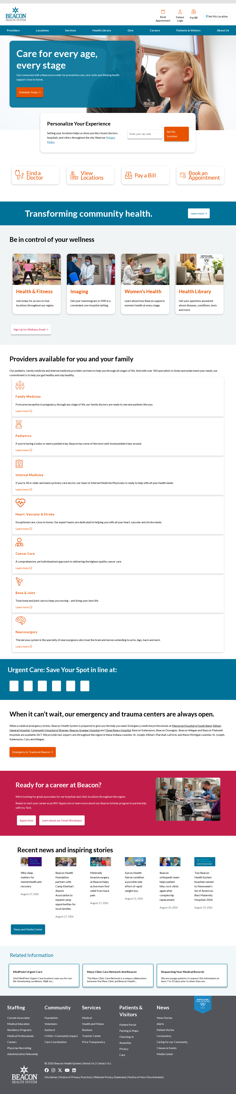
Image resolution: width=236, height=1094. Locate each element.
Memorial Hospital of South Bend (192, 725)
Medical (87, 1017)
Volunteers (51, 1023)
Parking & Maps (129, 1030)
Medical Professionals (20, 1035)
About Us (223, 30)
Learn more (198, 213)
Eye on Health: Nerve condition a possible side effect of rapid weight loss (134, 881)
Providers (13, 30)
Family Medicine (28, 396)
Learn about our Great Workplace (62, 820)
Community (58, 1007)
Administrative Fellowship (22, 1054)
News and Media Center (28, 929)
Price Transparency (93, 1041)
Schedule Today (28, 92)
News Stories (164, 1017)
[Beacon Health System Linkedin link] (74, 1070)
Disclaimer (51, 1077)
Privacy (123, 1048)
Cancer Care (25, 553)
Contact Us (103, 1063)
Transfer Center (91, 1035)
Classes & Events (167, 1048)
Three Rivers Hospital (118, 730)
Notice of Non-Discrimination (146, 1077)
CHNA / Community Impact (61, 1035)
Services (70, 30)
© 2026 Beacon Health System (63, 1063)
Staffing (16, 1007)
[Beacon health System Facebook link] (47, 1070)
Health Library (101, 30)
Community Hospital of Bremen (49, 730)
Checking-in (126, 1036)
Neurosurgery (26, 632)
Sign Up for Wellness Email (30, 329)
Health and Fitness (93, 1023)
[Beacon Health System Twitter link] (60, 1070)
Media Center (165, 1054)
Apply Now (26, 820)
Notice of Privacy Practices (75, 1077)
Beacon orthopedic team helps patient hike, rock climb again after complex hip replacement (169, 886)
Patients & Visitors (188, 30)
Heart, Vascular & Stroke (35, 514)
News (163, 1007)
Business (87, 1029)
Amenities (125, 1042)
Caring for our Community (172, 1041)
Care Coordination (56, 1041)
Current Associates (18, 1017)
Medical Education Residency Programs (19, 1026)
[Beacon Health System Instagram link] (53, 1070)
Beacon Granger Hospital (84, 730)
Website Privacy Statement (110, 1077)
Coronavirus (164, 1035)
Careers (155, 30)
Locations (42, 30)
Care (122, 1054)
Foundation (51, 1017)
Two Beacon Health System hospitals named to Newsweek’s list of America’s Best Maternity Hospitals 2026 (204, 886)
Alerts (160, 1023)
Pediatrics (24, 436)
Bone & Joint (25, 593)
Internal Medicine (29, 475)
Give (130, 30)
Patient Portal (127, 1024)
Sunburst (50, 1029)
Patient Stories (165, 1029)
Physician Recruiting (19, 1048)
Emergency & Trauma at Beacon (31, 752)
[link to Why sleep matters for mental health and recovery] (31, 865)
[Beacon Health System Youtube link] (67, 1070)
